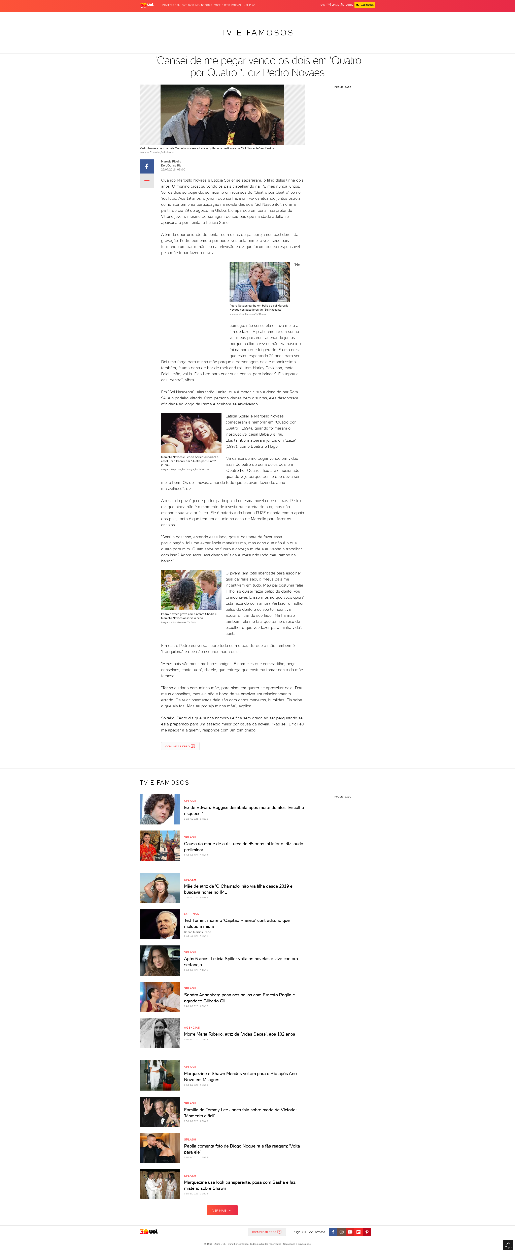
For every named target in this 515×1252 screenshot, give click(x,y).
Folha (237, 16)
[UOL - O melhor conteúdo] (147, 5)
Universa (273, 16)
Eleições (172, 16)
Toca (351, 16)
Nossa (328, 16)
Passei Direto (221, 5)
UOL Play (249, 5)
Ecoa (303, 16)
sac (322, 4)
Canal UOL (315, 16)
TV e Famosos (257, 32)
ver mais (219, 1210)
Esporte (248, 16)
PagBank (236, 5)
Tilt (296, 16)
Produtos (148, 16)
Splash (260, 16)
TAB (335, 16)
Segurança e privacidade (296, 1244)
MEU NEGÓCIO (203, 5)
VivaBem (287, 16)
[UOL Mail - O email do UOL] (332, 4)
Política (198, 16)
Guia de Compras (368, 16)
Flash (160, 16)
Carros (211, 16)
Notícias (185, 16)
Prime (342, 16)
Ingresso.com (171, 5)
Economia (224, 16)
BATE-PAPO (187, 5)
